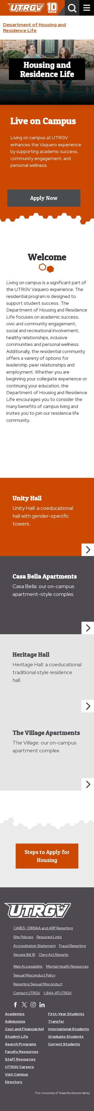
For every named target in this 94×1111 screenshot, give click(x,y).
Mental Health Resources (67, 966)
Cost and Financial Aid (24, 1029)
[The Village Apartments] (87, 784)
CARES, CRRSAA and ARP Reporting (43, 928)
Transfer (56, 1021)
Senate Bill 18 (24, 954)
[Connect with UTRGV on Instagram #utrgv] (33, 1005)
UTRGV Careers (19, 1066)
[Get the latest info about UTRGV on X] (24, 1005)
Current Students (64, 1044)
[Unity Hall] (87, 550)
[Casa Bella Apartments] (87, 628)
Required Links (49, 937)
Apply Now (43, 198)
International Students (68, 1029)
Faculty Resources (21, 1051)
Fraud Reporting (72, 945)
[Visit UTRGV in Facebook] (15, 1005)
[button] (72, 8)
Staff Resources (20, 1059)
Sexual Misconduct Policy (34, 975)
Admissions (15, 1021)
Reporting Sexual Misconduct (37, 984)
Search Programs (20, 1044)
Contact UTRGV (26, 993)
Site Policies (23, 937)
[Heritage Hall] (87, 706)
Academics (15, 1013)
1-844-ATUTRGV (58, 993)
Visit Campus (16, 1074)
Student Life (16, 1036)
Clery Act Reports (53, 954)
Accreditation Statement (34, 945)
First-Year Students (66, 1013)
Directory (13, 1082)
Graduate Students (66, 1036)
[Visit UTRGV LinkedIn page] (42, 1005)
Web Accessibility (28, 966)
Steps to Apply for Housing (47, 856)
